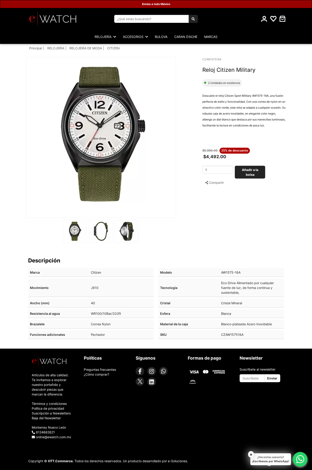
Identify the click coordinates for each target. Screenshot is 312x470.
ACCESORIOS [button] (134, 37)
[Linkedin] (151, 381)
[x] (140, 381)
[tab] (52, 361)
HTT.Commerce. (61, 461)
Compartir (216, 182)
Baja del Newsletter (46, 418)
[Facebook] (140, 371)
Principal (35, 48)
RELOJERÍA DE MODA (85, 48)
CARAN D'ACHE (185, 37)
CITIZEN (113, 48)
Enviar (272, 378)
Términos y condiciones (49, 404)
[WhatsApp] (163, 371)
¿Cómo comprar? (96, 374)
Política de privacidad (48, 408)
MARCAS (210, 37)
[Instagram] (151, 371)
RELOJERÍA (55, 48)
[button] (282, 19)
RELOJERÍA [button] (104, 37)
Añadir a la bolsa (250, 172)
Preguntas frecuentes (100, 369)
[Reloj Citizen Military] (103, 134)
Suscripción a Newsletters (51, 413)
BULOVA (161, 37)
